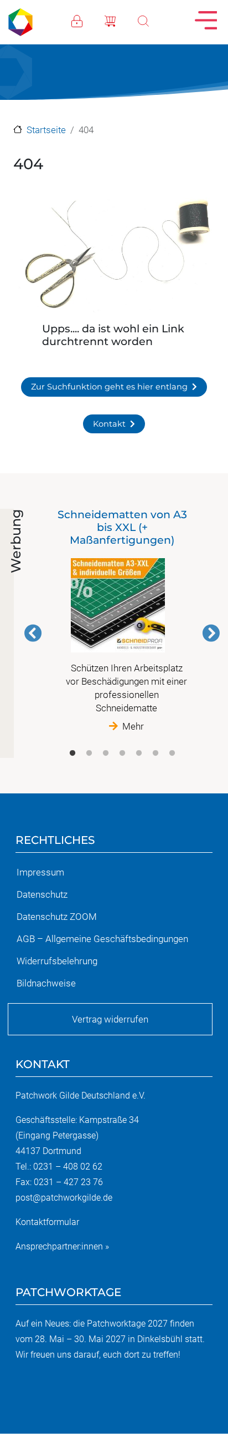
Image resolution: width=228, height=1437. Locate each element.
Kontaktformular (47, 1222)
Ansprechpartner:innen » (62, 1246)
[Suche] (154, 20)
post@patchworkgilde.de (63, 1197)
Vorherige (33, 633)
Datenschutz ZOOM (57, 916)
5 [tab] (138, 753)
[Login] (88, 20)
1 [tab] (72, 753)
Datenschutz (42, 894)
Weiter (210, 633)
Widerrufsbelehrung (57, 961)
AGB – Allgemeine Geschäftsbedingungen (102, 938)
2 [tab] (89, 753)
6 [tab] (155, 753)
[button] (114, 256)
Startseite (46, 129)
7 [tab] (172, 753)
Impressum (40, 872)
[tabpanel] (122, 620)
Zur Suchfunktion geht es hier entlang (109, 387)
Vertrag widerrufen (110, 1019)
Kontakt (109, 424)
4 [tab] (122, 753)
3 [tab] (105, 753)
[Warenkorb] (121, 20)
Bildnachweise (46, 983)
